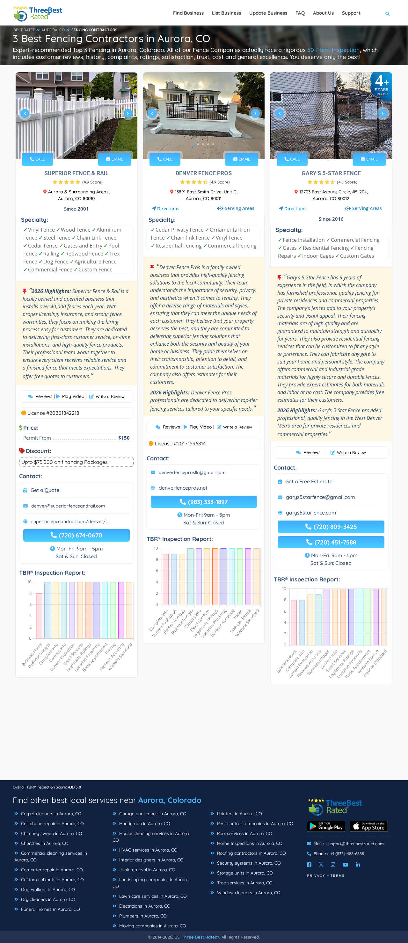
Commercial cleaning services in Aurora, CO (50, 856)
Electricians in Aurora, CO (144, 906)
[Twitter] (321, 864)
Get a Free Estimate (308, 481)
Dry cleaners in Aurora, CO (47, 899)
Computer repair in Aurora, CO (51, 870)
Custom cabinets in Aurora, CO (52, 879)
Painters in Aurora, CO (239, 814)
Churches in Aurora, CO (44, 843)
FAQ (300, 13)
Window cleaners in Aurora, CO (248, 893)
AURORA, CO (53, 29)
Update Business (268, 13)
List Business (226, 13)
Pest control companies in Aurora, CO (254, 823)
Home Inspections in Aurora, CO (249, 843)
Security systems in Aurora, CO (248, 863)
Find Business (188, 13)
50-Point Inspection (333, 50)
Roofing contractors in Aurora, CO (251, 853)
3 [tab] (76, 144)
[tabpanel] (76, 115)
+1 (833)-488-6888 (347, 853)
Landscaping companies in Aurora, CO (151, 883)
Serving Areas (239, 208)
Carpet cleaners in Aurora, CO (51, 814)
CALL (39, 159)
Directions (168, 208)
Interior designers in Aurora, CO (151, 860)
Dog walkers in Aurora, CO (47, 889)
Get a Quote (45, 490)
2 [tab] (71, 144)
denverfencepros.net (183, 488)
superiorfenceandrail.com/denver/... (70, 521)
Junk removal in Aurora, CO (146, 870)
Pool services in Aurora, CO (244, 833)
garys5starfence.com (311, 512)
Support (351, 13)
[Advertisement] (204, 735)
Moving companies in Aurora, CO (152, 926)
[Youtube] (345, 864)
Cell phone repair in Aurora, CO (52, 823)
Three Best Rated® (200, 936)
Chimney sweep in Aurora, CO (51, 833)
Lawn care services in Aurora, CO (152, 896)
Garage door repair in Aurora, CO (152, 814)
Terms (338, 875)
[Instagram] (333, 864)
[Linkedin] (358, 864)
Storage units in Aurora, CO (244, 873)
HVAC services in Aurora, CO (148, 850)
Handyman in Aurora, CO (144, 823)
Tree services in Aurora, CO (244, 883)
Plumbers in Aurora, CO (142, 916)
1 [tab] (66, 144)
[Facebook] (309, 864)
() (92, 181)
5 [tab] (86, 144)
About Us (323, 13)
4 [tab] (81, 144)
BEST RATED (24, 29)
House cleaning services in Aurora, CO (151, 837)
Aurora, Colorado (169, 800)
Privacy (316, 875)
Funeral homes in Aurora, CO (50, 909)
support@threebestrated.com (355, 843)
